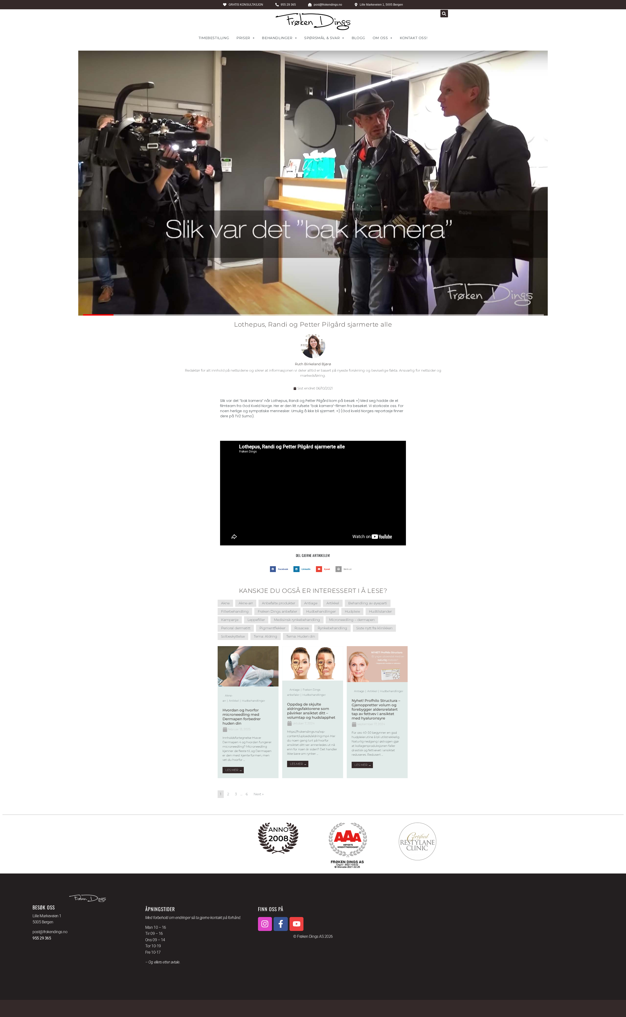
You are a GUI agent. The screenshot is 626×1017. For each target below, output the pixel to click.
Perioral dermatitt (235, 628)
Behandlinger (277, 38)
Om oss (380, 38)
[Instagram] (265, 924)
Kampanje (229, 620)
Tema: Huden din (300, 636)
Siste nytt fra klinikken (374, 628)
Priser (243, 38)
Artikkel (332, 603)
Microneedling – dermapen (352, 620)
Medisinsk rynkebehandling (297, 620)
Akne (225, 603)
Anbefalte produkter (278, 603)
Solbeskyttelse (233, 636)
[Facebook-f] (281, 924)
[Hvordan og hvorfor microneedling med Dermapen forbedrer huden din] (248, 685)
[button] (444, 13)
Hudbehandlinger (321, 611)
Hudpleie (352, 611)
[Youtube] (297, 924)
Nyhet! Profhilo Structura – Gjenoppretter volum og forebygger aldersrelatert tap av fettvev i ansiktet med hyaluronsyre (376, 709)
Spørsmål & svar (322, 38)
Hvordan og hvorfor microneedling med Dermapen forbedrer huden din (242, 717)
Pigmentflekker (272, 628)
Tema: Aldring (265, 636)
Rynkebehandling (332, 628)
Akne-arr (246, 603)
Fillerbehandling (235, 611)
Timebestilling (214, 38)
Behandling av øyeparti (367, 603)
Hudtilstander (380, 611)
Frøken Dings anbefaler (277, 611)
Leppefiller (256, 620)
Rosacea (301, 628)
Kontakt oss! (413, 38)
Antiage (310, 603)
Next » (259, 794)
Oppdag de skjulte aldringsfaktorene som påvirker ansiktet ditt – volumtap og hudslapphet (311, 711)
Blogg (358, 38)
